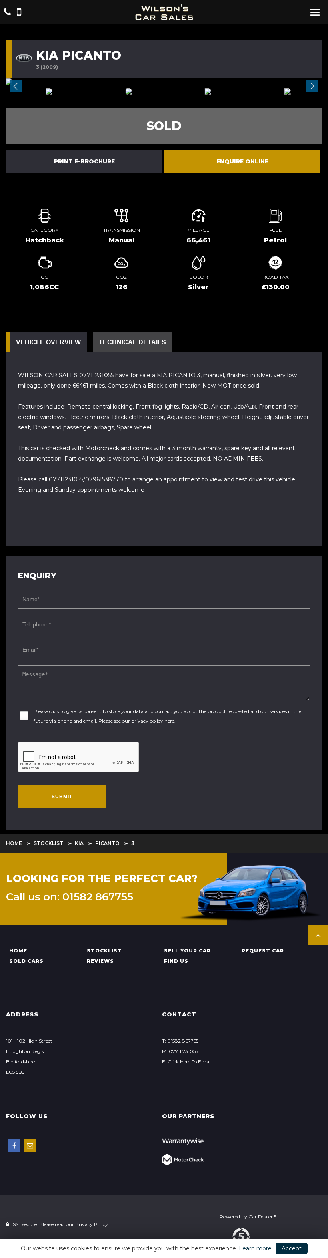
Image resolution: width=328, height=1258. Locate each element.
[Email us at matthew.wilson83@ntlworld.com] (30, 1145)
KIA (79, 843)
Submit (62, 796)
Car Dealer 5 (262, 1217)
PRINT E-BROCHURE (84, 161)
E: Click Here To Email (187, 1062)
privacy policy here (152, 721)
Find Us (176, 961)
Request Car (263, 951)
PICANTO (107, 843)
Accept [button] (292, 1248)
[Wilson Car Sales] (164, 12)
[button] (318, 935)
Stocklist (48, 843)
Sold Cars (26, 961)
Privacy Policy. (92, 1224)
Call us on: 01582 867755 (69, 897)
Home (14, 843)
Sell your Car (187, 951)
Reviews (100, 961)
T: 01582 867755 (180, 1041)
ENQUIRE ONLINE (242, 161)
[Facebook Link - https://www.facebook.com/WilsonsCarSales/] (14, 1145)
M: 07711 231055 (180, 1051)
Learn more (255, 1248)
